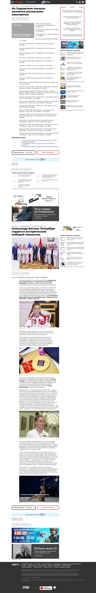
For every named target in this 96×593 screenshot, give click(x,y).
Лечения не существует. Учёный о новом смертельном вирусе (74, 58)
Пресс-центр (37, 564)
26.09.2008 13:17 (15, 6)
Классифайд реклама (27, 567)
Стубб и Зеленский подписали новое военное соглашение (75, 91)
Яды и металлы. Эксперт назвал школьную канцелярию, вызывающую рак (74, 78)
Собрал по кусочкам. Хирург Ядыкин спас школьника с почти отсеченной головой (75, 248)
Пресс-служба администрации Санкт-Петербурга (23, 269)
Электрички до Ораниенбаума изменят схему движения (40, 146)
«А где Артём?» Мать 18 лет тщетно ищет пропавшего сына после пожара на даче (75, 73)
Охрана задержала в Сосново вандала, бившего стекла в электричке (25, 181)
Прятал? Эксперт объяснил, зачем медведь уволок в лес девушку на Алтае (75, 258)
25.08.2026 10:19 (15, 226)
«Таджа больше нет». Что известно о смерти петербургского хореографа (72, 11)
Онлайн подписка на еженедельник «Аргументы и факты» (67, 564)
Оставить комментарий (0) (48, 152)
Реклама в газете (32, 565)
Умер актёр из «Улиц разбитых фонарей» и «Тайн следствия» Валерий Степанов (72, 23)
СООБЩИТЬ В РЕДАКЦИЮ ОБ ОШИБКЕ (62, 567)
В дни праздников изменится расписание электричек (25, 175)
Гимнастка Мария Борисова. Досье (34, 494)
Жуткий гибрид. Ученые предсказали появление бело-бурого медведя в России (75, 243)
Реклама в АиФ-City (66, 565)
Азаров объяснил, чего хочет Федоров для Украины (73, 101)
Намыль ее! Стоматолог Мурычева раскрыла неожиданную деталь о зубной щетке (75, 238)
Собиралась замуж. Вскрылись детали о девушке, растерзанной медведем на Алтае (74, 68)
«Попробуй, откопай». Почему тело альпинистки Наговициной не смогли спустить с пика (75, 263)
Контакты (24, 565)
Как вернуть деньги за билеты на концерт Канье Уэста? (72, 17)
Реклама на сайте (42, 565)
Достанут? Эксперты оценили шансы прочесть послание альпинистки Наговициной (75, 53)
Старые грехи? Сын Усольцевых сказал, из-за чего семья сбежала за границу (75, 253)
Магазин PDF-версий (47, 564)
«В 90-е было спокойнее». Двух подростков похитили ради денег (75, 63)
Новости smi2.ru (17, 221)
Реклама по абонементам (54, 565)
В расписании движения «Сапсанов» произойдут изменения (24, 185)
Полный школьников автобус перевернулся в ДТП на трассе (73, 86)
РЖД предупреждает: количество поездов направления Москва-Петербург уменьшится (50, 176)
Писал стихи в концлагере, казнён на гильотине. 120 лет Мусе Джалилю (72, 35)
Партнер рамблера (34, 587)
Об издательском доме (27, 564)
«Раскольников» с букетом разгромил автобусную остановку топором (72, 29)
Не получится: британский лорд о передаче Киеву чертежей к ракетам (74, 106)
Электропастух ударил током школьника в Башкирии (73, 96)
